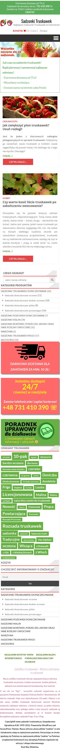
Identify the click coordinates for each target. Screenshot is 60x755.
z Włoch (41, 552)
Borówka (32, 463)
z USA (6, 552)
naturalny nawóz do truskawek (32, 500)
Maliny (53, 495)
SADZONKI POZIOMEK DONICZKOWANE (23, 315)
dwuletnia (48, 481)
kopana (18, 487)
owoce (21, 507)
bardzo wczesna (13, 463)
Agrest (33, 457)
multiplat (6, 501)
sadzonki (24, 534)
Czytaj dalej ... (18, 161)
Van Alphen (45, 539)
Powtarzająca (14, 513)
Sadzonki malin (39, 533)
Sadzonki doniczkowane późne (20, 305)
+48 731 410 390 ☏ (30, 407)
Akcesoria (45, 457)
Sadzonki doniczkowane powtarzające (23, 310)
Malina (41, 495)
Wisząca (26, 546)
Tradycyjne (11, 539)
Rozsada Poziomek (12, 519)
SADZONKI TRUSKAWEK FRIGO (17, 335)
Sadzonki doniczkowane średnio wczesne (25, 300)
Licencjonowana (17, 494)
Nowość (9, 506)
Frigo (6, 487)
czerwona (10, 475)
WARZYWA (7, 331)
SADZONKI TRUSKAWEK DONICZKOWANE (23, 291)
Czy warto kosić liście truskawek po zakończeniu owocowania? (29, 204)
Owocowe (34, 506)
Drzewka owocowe (30, 481)
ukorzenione (29, 540)
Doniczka (49, 475)
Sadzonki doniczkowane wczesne (21, 295)
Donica (36, 476)
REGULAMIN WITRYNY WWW (19, 654)
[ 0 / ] (32, 30)
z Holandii (42, 546)
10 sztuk (6, 457)
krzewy (29, 488)
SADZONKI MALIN (10, 319)
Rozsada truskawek (22, 526)
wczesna (9, 546)
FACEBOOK (30, 662)
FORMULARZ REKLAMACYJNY (39, 658)
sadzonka (9, 533)
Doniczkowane (11, 481)
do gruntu (25, 475)
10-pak (20, 456)
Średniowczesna (9, 558)
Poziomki (33, 514)
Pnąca (49, 506)
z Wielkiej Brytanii (22, 552)
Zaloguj (43, 30)
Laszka (40, 487)
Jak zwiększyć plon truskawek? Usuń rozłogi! (26, 127)
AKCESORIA (7, 339)
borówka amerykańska (13, 469)
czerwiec (34, 469)
